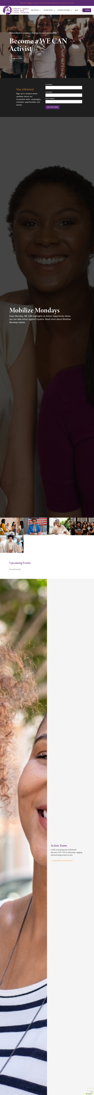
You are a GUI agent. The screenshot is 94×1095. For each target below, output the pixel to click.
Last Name (48, 92)
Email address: (50, 98)
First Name (48, 84)
